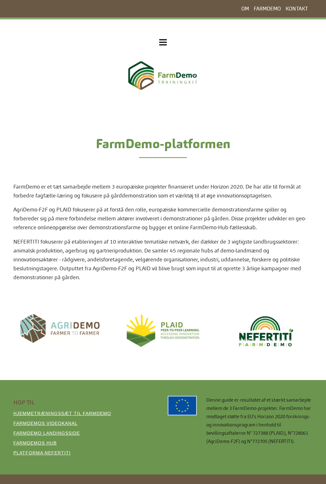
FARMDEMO (267, 8)
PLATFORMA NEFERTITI (42, 452)
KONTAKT (297, 8)
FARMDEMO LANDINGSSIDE (46, 433)
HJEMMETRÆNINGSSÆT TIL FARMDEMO (62, 413)
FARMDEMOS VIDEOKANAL (45, 423)
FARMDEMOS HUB (35, 443)
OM (245, 8)
